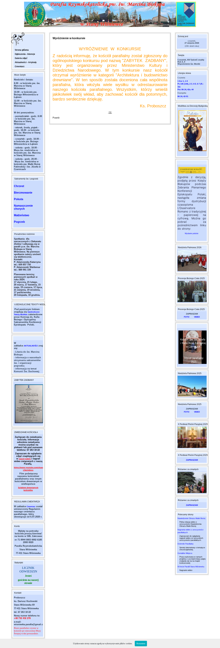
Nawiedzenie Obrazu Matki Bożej (191, 518)
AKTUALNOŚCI (31, 346)
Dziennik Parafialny (186, 544)
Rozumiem (140, 643)
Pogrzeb (19, 221)
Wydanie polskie (192, 233)
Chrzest (19, 186)
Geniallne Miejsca (185, 553)
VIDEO (197, 317)
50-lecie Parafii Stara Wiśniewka (191, 567)
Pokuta (18, 199)
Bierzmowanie (23, 192)
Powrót (56, 117)
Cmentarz (31, 506)
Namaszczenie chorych (23, 207)
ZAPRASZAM (192, 460)
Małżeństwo (21, 215)
